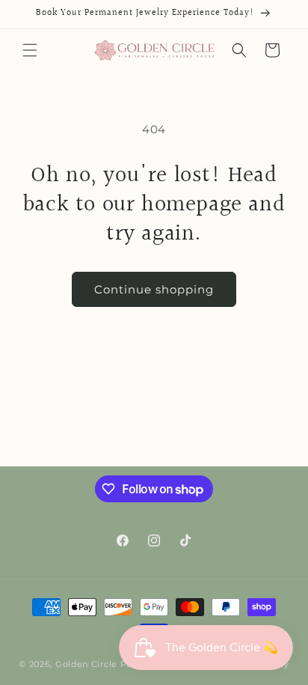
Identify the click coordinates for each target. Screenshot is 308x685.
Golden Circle (86, 664)
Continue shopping (154, 289)
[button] (29, 50)
